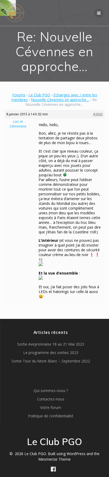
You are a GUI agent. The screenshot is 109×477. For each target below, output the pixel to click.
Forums (18, 94)
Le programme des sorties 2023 (50, 352)
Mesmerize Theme (54, 459)
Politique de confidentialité (50, 415)
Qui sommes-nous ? (51, 390)
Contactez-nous (50, 399)
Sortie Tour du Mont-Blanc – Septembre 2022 (51, 360)
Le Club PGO (39, 94)
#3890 (98, 114)
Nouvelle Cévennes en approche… (60, 99)
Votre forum (50, 407)
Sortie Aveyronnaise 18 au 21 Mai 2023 (50, 344)
